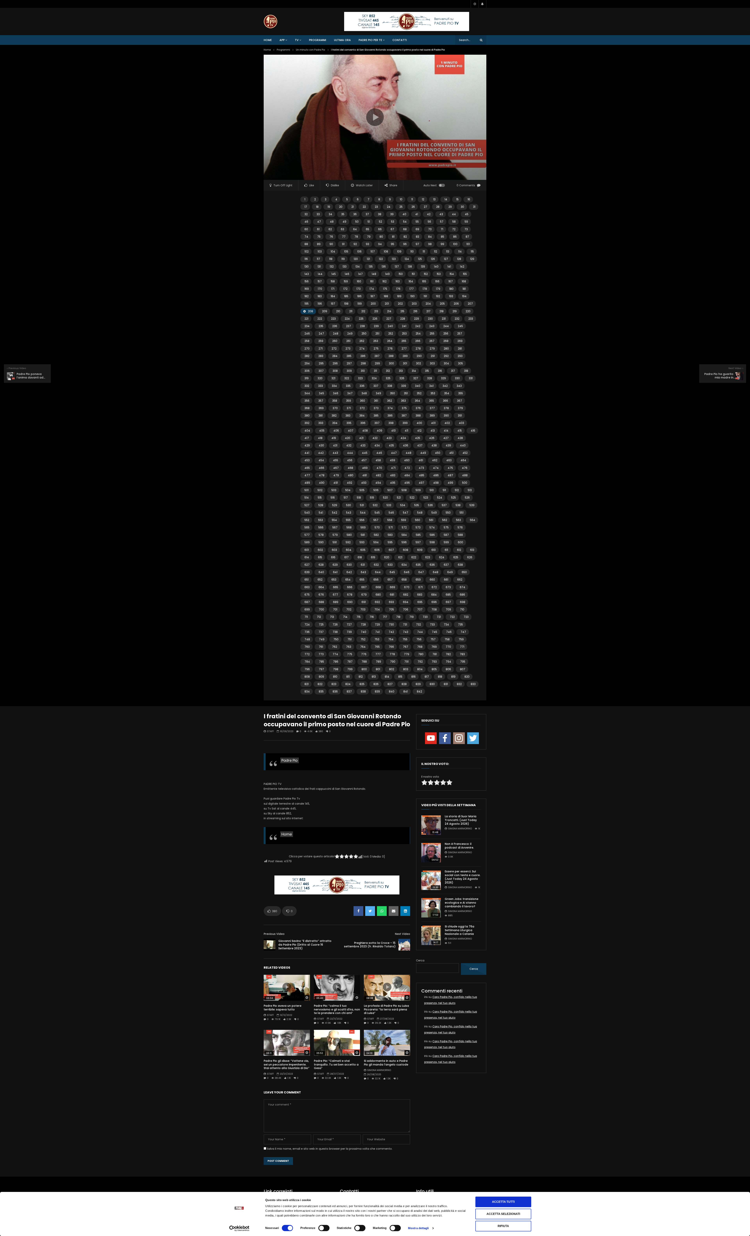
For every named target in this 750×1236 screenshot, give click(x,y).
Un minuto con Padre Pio (310, 49)
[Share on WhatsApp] (382, 911)
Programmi (317, 40)
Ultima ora (342, 40)
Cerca (420, 960)
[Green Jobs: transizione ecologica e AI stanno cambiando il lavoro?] (431, 907)
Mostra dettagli (418, 1228)
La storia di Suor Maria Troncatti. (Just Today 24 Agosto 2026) (461, 820)
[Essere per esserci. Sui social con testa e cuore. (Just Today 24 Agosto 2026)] (431, 880)
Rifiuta (503, 1226)
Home (268, 40)
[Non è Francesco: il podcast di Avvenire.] (431, 852)
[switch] (323, 1228)
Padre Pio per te (370, 40)
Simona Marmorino (379, 1070)
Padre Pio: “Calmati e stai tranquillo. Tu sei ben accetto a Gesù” (336, 1064)
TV (297, 40)
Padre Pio (289, 760)
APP (282, 40)
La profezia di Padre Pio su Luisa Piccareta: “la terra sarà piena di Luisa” (386, 1009)
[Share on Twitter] (370, 911)
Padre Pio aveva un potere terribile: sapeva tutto (282, 1007)
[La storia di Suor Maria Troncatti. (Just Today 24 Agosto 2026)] (431, 825)
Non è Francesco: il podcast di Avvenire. (459, 846)
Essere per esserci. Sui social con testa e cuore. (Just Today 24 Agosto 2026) (462, 876)
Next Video (402, 934)
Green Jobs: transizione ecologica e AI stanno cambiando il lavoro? (461, 902)
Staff (270, 731)
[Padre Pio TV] (270, 21)
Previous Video (274, 934)
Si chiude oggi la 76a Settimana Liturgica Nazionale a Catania (459, 930)
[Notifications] (482, 4)
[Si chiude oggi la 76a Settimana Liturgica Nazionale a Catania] (431, 935)
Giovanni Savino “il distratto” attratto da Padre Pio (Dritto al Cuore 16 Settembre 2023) (304, 944)
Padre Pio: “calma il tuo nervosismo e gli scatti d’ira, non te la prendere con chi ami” (337, 1009)
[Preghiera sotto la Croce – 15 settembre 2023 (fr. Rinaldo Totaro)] (404, 944)
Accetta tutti (503, 1201)
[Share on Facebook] (358, 911)
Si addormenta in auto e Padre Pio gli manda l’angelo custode (386, 1062)
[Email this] (393, 911)
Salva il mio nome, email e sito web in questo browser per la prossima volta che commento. (329, 1149)
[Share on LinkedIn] (405, 911)
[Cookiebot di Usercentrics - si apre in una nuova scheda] (239, 1228)
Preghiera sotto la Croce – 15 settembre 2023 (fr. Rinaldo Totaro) (370, 945)
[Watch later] (475, 4)
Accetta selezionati (503, 1213)
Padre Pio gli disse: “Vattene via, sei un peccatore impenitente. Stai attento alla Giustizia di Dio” (286, 1064)
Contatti (399, 40)
